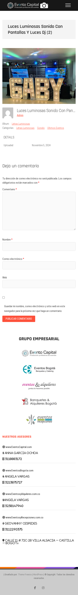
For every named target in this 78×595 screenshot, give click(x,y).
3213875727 (13, 482)
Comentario (9, 189)
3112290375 (13, 529)
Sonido (41, 127)
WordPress (38, 574)
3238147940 (14, 505)
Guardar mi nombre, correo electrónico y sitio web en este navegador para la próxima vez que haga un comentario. (34, 309)
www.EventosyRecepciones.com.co (24, 517)
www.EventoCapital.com (19, 447)
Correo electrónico (13, 259)
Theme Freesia (25, 574)
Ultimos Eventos (55, 127)
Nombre (7, 239)
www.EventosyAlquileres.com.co (23, 494)
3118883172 (13, 458)
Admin (20, 115)
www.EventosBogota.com (19, 470)
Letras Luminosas (21, 123)
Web (4, 277)
